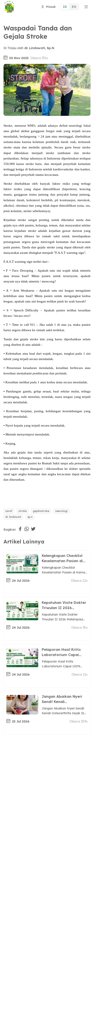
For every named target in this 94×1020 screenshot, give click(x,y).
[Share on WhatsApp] (26, 529)
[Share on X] (33, 529)
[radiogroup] (69, 6)
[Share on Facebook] (20, 529)
